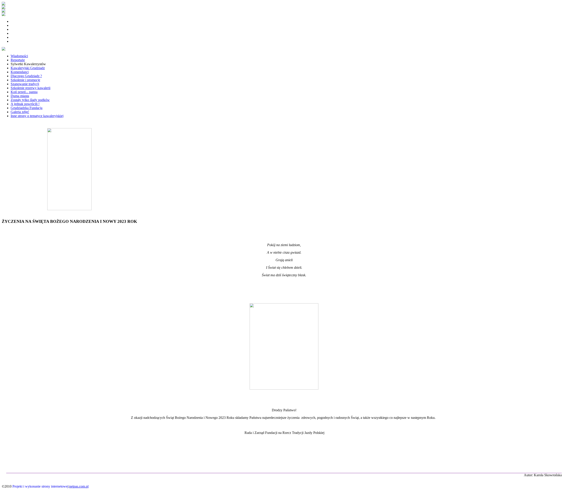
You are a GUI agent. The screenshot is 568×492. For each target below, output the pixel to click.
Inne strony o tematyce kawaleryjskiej (37, 116)
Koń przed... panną (24, 92)
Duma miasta (20, 96)
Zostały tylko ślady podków (30, 100)
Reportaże (18, 60)
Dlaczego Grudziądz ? (26, 76)
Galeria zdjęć (20, 112)
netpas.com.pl (79, 486)
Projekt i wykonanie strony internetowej (40, 486)
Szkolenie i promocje (25, 80)
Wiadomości (19, 56)
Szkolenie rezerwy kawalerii (30, 88)
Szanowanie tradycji (25, 84)
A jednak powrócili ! (25, 104)
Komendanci (20, 72)
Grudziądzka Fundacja (26, 108)
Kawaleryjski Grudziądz (28, 68)
